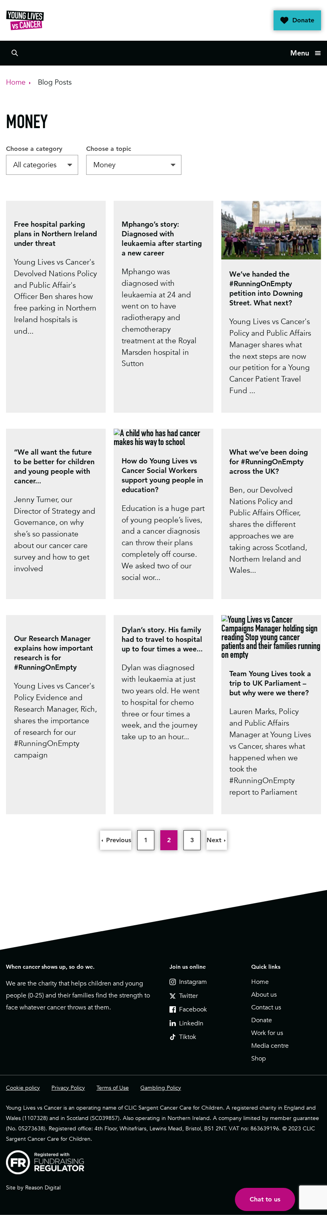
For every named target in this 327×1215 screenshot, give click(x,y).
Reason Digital (43, 1187)
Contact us (266, 1007)
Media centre (270, 1046)
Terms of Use (113, 1087)
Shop (258, 1059)
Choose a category (34, 148)
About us (264, 995)
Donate (303, 20)
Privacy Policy (68, 1087)
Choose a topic (108, 148)
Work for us (267, 1033)
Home (260, 982)
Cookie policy (23, 1087)
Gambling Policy (160, 1087)
